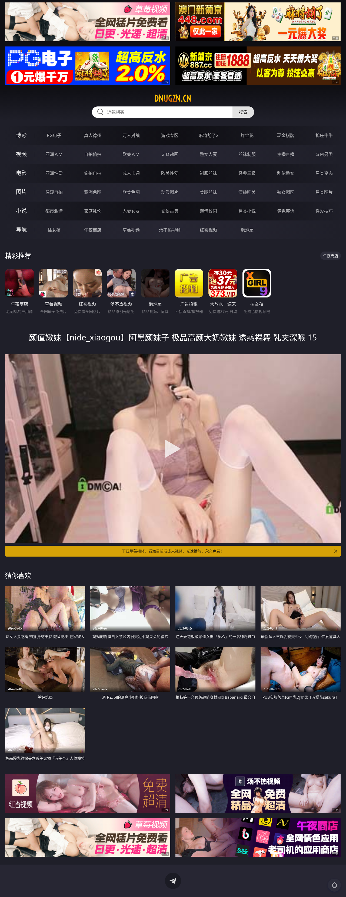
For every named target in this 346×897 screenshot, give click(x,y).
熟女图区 (285, 192)
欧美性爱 (169, 173)
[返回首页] (334, 885)
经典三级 (247, 173)
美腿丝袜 (208, 192)
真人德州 (92, 135)
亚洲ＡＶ (54, 154)
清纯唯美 (247, 192)
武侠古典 (169, 211)
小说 (21, 211)
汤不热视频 (170, 230)
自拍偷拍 (92, 154)
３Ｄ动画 (169, 154)
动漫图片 (169, 192)
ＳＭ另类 (324, 154)
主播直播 (285, 154)
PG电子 (54, 135)
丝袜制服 (247, 154)
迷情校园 (208, 211)
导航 (21, 229)
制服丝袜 (208, 173)
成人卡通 (131, 173)
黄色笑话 (285, 211)
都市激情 (54, 211)
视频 (21, 154)
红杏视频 (208, 230)
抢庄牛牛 (324, 135)
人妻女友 (131, 211)
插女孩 (54, 230)
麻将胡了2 (208, 135)
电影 (21, 173)
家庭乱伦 (92, 211)
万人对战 (131, 135)
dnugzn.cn (173, 98)
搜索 (243, 112)
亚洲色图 (92, 192)
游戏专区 (169, 135)
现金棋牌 (285, 135)
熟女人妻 (208, 154)
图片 (21, 192)
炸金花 (247, 135)
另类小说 (247, 211)
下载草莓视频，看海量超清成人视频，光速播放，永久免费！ (173, 551)
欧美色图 (131, 192)
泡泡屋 (247, 230)
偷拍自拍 (92, 173)
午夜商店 (92, 230)
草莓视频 (131, 230)
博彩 (21, 135)
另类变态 (324, 173)
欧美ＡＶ (131, 154)
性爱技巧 (324, 211)
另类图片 (324, 192)
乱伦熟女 (285, 173)
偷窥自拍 (54, 192)
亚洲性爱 (54, 173)
